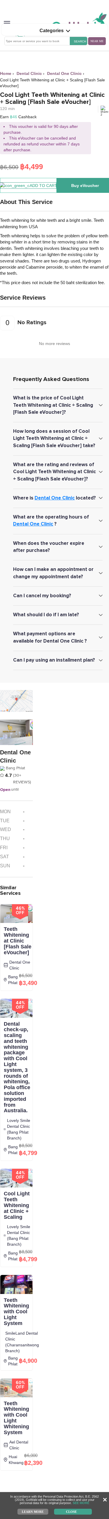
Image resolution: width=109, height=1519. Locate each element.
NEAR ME (96, 41)
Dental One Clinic (55, 498)
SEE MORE (81, 1503)
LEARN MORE (33, 1511)
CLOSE (71, 1511)
